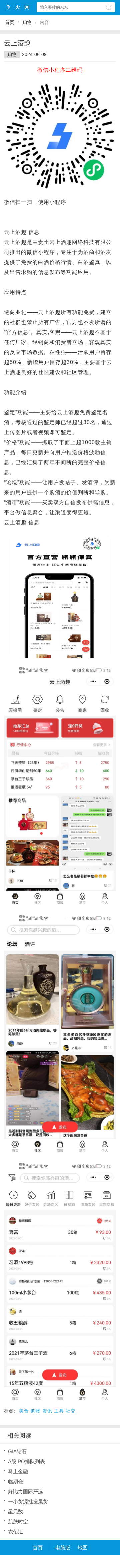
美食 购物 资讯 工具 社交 (47, 1411)
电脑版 (62, 1547)
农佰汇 (15, 1531)
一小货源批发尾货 (28, 1501)
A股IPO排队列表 (26, 1461)
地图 (83, 1547)
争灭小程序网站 (18, 7)
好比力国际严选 (25, 1491)
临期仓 (15, 1481)
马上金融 (18, 1471)
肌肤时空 (18, 1521)
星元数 (15, 1511)
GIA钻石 (17, 1451)
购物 (27, 22)
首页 (9, 22)
